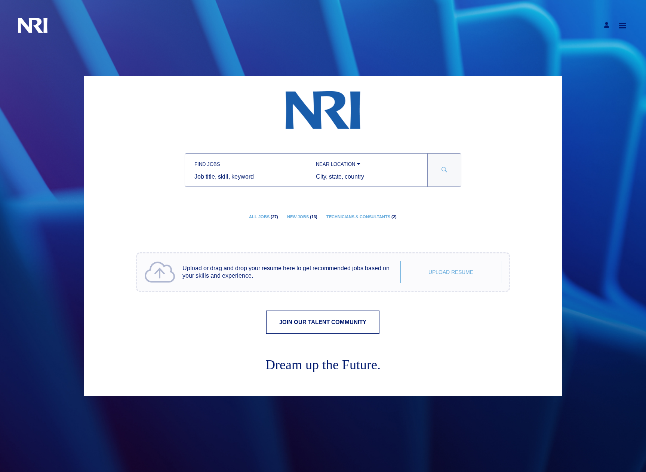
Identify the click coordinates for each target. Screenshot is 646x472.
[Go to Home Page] (32, 25)
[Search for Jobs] (444, 170)
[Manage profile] (607, 25)
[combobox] (245, 177)
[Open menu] (622, 25)
